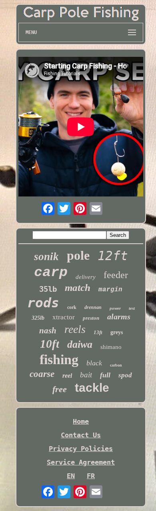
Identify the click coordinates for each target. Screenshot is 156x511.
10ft (49, 343)
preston (91, 318)
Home (81, 421)
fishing (59, 359)
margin (110, 289)
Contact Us (81, 435)
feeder (116, 275)
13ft (98, 332)
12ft (113, 255)
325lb (38, 318)
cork (71, 307)
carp (51, 273)
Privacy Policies (81, 449)
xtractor (63, 317)
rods (43, 303)
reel (67, 375)
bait (86, 375)
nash (47, 330)
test (132, 308)
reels (75, 329)
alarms (118, 316)
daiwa (79, 344)
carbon (116, 365)
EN (71, 476)
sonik (46, 256)
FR (91, 476)
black (94, 363)
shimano (111, 347)
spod (125, 375)
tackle (92, 387)
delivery (86, 277)
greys (116, 332)
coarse (42, 374)
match (77, 287)
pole (78, 255)
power (115, 308)
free (59, 389)
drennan (93, 307)
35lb (48, 289)
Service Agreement (81, 462)
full (105, 375)
